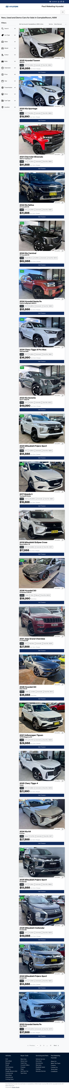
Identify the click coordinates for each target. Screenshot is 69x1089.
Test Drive (24, 1073)
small (7, 1065)
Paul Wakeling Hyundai (53, 7)
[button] (63, 12)
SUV (6, 1059)
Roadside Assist (40, 1067)
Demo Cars (24, 1061)
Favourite (57, 58)
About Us (53, 1061)
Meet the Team (55, 1063)
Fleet (22, 1069)
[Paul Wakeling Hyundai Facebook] (61, 1)
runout (7, 1063)
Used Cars (24, 1063)
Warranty (38, 1065)
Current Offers (25, 1065)
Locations (54, 1)
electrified (8, 1061)
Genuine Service (41, 1071)
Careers (53, 1065)
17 (50, 1045)
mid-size (8, 1069)
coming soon (9, 1079)
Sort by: (51, 24)
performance (9, 1067)
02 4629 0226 (10, 12)
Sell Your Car (24, 1071)
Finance (23, 1067)
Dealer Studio (15, 1087)
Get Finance (42, 72)
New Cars (23, 1059)
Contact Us (54, 1067)
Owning (38, 1069)
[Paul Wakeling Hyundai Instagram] (64, 1)
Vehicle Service (40, 1059)
